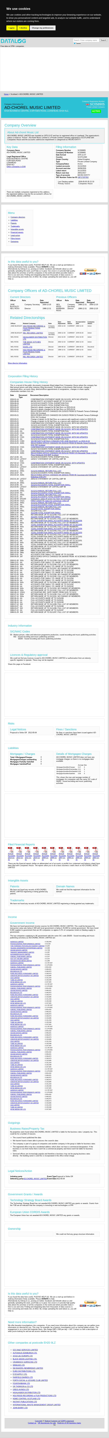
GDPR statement (67, 1421)
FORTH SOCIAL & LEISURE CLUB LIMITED (30, 1380)
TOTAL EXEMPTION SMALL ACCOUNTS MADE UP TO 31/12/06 (56, 521)
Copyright (38, 1421)
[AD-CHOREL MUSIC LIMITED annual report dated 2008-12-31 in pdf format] (54, 850)
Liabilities (14, 220)
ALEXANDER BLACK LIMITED (20, 954)
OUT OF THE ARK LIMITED (19, 958)
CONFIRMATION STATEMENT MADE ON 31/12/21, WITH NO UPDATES (59, 429)
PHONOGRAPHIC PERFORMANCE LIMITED (25, 944)
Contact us (32, 1423)
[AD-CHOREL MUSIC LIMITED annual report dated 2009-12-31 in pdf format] (45, 850)
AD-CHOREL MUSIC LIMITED (35, 1179)
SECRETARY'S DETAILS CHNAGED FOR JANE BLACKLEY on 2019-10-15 (60, 441)
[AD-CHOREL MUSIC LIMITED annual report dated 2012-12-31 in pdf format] (20, 850)
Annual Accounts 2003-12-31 (96, 857)
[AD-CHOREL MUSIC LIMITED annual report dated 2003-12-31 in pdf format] (96, 850)
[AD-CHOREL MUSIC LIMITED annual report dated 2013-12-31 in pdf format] (11, 850)
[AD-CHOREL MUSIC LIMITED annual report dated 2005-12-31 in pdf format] (79, 850)
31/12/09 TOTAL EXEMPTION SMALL (46, 509)
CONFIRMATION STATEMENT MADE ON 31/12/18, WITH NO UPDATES (59, 447)
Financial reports (17, 232)
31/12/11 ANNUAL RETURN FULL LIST (46, 503)
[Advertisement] (54, 69)
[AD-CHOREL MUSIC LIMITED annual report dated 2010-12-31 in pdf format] (37, 850)
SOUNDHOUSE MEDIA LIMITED (21, 961)
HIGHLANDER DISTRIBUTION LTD (26, 1393)
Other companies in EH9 (16, 167)
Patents (14, 223)
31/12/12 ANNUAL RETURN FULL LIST (46, 495)
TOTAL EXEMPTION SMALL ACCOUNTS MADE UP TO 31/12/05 (56, 525)
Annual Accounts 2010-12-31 (37, 857)
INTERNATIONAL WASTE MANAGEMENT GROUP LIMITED (36, 1405)
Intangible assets (17, 229)
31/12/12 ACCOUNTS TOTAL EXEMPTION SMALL (51, 493)
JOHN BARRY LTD (20, 1408)
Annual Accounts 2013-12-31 (11, 857)
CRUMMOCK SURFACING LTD (25, 1362)
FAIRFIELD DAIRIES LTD (23, 1377)
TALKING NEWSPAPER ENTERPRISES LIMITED (26, 948)
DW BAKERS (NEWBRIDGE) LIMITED (28, 1368)
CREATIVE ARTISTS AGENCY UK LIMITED (24, 975)
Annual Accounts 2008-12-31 (54, 857)
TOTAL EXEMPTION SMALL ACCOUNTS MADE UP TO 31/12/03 (56, 533)
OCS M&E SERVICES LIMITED (25, 1350)
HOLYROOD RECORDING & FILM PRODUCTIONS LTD (34, 1396)
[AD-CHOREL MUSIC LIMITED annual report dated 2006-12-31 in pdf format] (71, 850)
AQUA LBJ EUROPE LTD (23, 1356)
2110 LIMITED (15, 978)
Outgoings (14, 242)
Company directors (18, 217)
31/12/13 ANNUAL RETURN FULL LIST (46, 491)
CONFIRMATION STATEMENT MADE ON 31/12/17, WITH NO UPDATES (59, 451)
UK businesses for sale (47, 1423)
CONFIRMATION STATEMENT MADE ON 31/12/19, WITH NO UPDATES (59, 437)
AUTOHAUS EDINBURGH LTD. (25, 1353)
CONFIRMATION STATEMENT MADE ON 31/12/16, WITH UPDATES (58, 463)
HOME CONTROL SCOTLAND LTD (26, 1399)
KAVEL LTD (27, 347)
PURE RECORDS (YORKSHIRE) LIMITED (24, 973)
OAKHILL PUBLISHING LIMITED (21, 956)
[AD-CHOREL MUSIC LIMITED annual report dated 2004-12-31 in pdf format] (88, 850)
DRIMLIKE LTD (19, 1365)
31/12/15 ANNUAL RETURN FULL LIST (46, 471)
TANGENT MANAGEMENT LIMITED (22, 952)
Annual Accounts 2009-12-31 (45, 857)
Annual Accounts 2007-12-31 (62, 857)
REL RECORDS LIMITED (33, 333)
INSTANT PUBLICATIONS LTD (25, 1402)
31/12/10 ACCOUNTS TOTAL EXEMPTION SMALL (51, 505)
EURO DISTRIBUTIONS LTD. (24, 1371)
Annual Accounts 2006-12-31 (70, 857)
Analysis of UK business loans (69, 1423)
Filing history (15, 238)
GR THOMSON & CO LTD (23, 1386)
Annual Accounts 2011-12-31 (28, 857)
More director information (17, 363)
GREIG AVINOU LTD (21, 1390)
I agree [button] (12, 28)
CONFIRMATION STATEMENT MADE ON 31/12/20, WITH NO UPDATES (59, 433)
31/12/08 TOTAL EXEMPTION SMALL (46, 513)
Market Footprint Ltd (52, 1421)
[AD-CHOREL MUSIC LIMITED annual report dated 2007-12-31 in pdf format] (62, 850)
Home (6, 94)
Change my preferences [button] (42, 28)
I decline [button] (23, 28)
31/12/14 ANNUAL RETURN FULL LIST (46, 483)
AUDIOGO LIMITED (17, 941)
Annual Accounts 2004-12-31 (87, 857)
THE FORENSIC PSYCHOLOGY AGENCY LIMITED (27, 946)
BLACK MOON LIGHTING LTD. (25, 1359)
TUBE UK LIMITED (16, 980)
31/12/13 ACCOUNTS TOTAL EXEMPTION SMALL (51, 485)
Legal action (15, 235)
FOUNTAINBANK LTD (21, 1383)
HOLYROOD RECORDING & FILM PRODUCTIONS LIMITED (34, 328)
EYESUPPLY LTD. (20, 1374)
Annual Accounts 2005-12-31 (79, 857)
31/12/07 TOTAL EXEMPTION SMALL (46, 517)
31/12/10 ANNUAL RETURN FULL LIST (46, 507)
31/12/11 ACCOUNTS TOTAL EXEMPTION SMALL (50, 497)
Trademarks (15, 226)
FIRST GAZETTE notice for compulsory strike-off (50, 501)
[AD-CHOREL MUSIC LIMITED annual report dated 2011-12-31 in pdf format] (28, 850)
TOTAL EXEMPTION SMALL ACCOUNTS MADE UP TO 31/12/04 (56, 529)
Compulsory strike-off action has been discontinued (50, 499)
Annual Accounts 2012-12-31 (20, 857)
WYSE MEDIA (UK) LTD (18, 982)
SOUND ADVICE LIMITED (18, 950)
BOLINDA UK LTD (16, 971)
